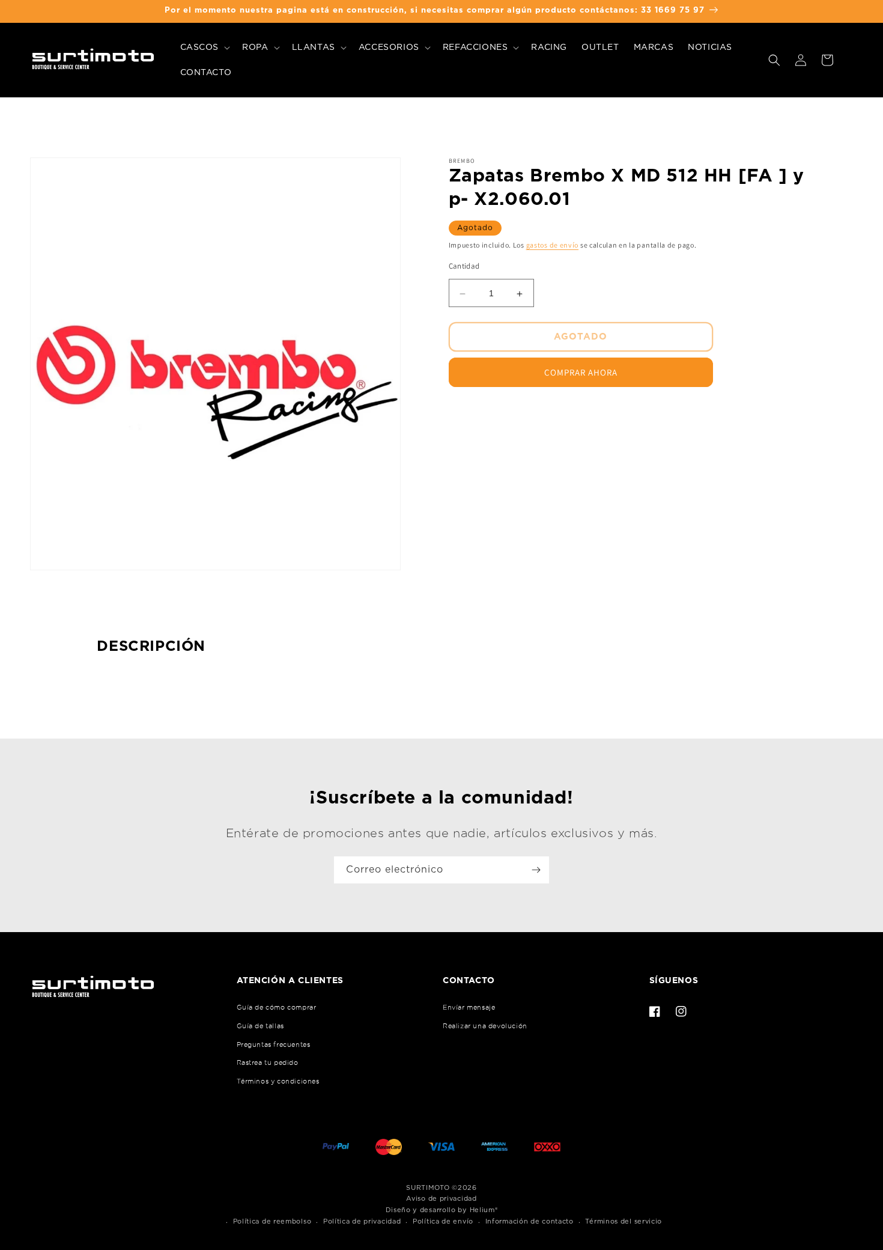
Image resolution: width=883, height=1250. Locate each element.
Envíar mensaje (469, 1007)
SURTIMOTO (427, 1187)
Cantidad (464, 266)
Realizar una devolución (485, 1025)
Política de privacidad (362, 1221)
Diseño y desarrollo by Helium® (442, 1210)
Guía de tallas (260, 1025)
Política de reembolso (272, 1221)
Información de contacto (529, 1221)
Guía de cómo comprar (277, 1007)
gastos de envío (552, 244)
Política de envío (443, 1221)
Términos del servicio (623, 1221)
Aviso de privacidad (441, 1198)
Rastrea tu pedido (268, 1062)
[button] (204, 47)
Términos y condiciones (278, 1081)
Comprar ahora (580, 373)
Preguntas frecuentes (274, 1044)
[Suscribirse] (536, 870)
